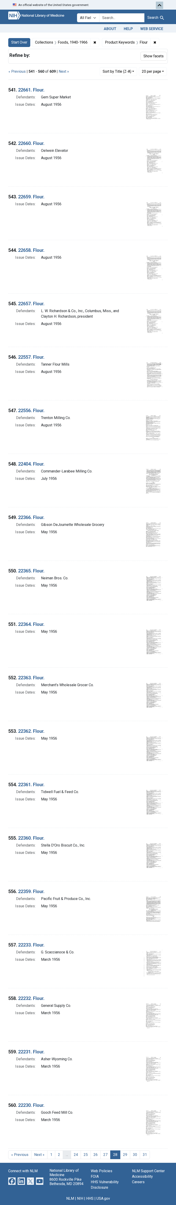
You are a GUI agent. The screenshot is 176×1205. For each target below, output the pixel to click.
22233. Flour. (31, 945)
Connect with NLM (23, 1171)
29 (125, 1154)
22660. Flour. (31, 143)
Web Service (151, 29)
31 (145, 1154)
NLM (70, 1198)
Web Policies (101, 1171)
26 (96, 1154)
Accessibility (142, 1176)
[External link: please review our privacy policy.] (12, 1181)
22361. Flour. (31, 784)
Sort (117, 71)
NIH (80, 1198)
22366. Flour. (31, 517)
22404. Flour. (31, 464)
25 (86, 1154)
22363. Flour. (31, 677)
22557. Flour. (31, 357)
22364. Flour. (31, 624)
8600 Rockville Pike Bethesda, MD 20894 (66, 1181)
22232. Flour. (31, 998)
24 (76, 1154)
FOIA (95, 1176)
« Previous (17, 71)
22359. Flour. (31, 891)
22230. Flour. (31, 1105)
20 (151, 71)
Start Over (19, 42)
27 (105, 1154)
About (110, 29)
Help (128, 29)
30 (135, 1154)
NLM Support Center (148, 1171)
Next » (64, 71)
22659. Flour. (31, 197)
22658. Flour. (31, 250)
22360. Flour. (31, 838)
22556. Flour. (31, 410)
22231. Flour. (31, 1052)
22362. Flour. (31, 731)
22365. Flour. (31, 571)
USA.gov (103, 1198)
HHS (90, 1198)
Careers (138, 1182)
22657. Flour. (31, 303)
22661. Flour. (31, 90)
